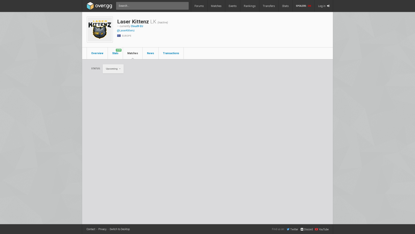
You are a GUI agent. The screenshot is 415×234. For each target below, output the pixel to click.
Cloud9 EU (137, 26)
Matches (216, 6)
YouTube (324, 229)
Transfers (269, 6)
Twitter (294, 229)
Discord (308, 229)
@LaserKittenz (126, 30)
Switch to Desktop (120, 229)
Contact (90, 229)
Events (233, 6)
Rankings (250, 6)
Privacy (102, 229)
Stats (285, 6)
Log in (322, 6)
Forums (199, 6)
